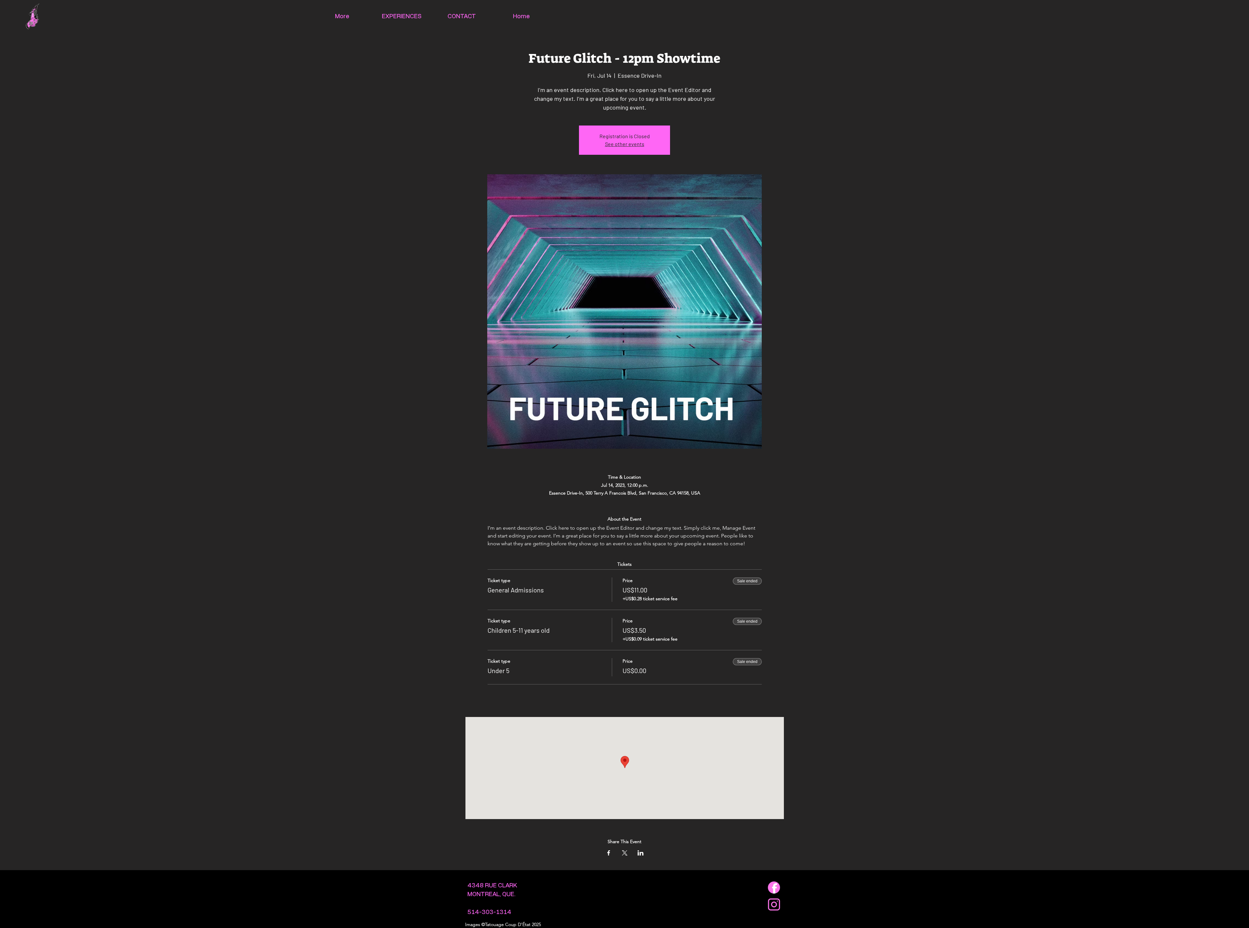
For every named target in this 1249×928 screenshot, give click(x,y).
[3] (774, 887)
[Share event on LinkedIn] (641, 852)
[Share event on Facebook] (609, 852)
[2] (774, 904)
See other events (624, 144)
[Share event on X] (625, 852)
